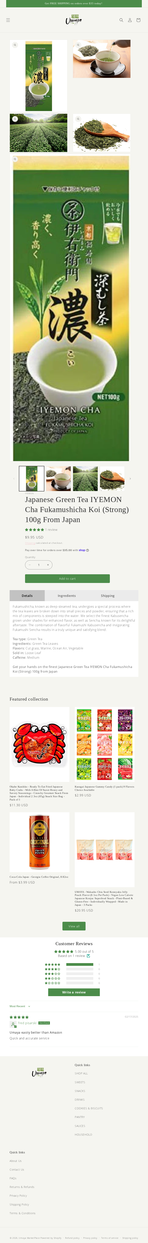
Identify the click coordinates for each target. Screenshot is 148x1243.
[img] (19, 1017)
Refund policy (72, 1237)
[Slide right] (130, 478)
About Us (16, 1161)
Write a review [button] (74, 992)
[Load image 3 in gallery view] (85, 478)
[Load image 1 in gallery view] (31, 478)
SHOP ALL (81, 1073)
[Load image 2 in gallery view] (58, 478)
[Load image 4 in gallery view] (112, 478)
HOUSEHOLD (83, 1134)
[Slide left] (14, 478)
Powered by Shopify (50, 1237)
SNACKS (80, 1091)
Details (27, 596)
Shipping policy (130, 1237)
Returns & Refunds (22, 1187)
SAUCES (80, 1126)
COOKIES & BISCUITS (89, 1108)
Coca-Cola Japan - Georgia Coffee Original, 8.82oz (39, 876)
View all (74, 926)
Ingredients (67, 596)
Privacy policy (90, 1237)
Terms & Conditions (23, 1213)
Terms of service (110, 1237)
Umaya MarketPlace (29, 1237)
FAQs (13, 1178)
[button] (8, 20)
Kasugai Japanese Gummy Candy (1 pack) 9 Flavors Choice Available (104, 788)
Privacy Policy (18, 1195)
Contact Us (17, 1169)
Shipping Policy (19, 1204)
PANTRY (80, 1117)
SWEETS (80, 1082)
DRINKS (80, 1099)
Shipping (30, 543)
